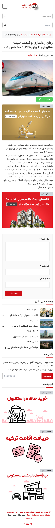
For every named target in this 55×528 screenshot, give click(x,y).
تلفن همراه (44, 278)
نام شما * (45, 266)
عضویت (47, 376)
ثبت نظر (14, 293)
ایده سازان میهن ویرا (16, 515)
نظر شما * (44, 239)
